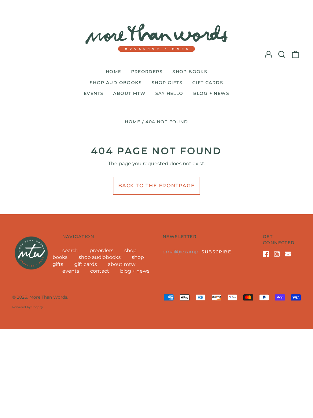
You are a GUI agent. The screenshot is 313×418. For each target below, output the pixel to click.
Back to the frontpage (156, 185)
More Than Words (48, 297)
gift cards (207, 82)
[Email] (288, 254)
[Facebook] (266, 254)
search (70, 250)
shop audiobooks (116, 82)
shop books (189, 71)
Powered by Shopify (27, 307)
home (113, 71)
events (93, 93)
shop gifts (167, 82)
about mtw (129, 93)
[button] (281, 54)
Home (132, 122)
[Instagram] (277, 254)
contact (99, 271)
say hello (169, 93)
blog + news (211, 93)
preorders (147, 71)
